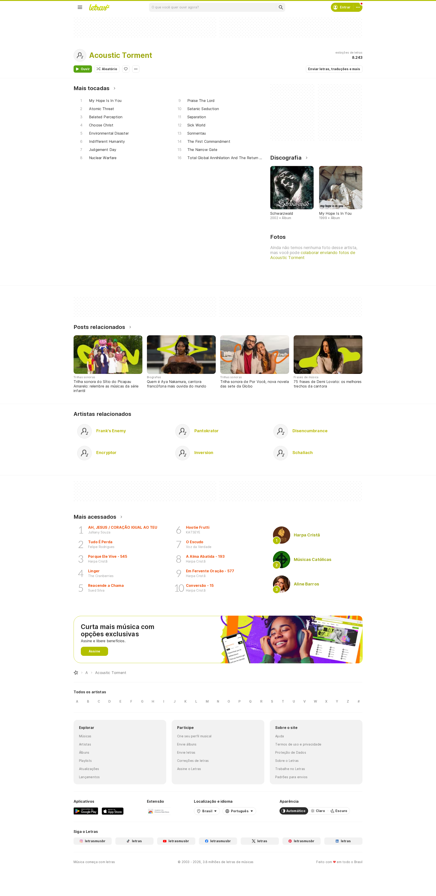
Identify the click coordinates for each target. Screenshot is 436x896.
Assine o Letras (189, 769)
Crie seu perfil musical (194, 736)
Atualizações (89, 769)
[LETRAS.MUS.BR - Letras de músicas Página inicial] (99, 7)
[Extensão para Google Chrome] (159, 811)
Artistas (85, 744)
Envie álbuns (187, 744)
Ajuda (279, 736)
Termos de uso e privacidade (298, 744)
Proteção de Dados (290, 752)
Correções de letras (193, 761)
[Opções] (135, 69)
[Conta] (357, 7)
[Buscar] (280, 7)
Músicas (85, 736)
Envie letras (186, 752)
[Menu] (80, 7)
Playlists (85, 761)
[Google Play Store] (86, 811)
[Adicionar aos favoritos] (125, 69)
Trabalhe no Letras (290, 769)
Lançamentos (89, 777)
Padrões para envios (291, 777)
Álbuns (84, 752)
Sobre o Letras (287, 761)
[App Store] (113, 811)
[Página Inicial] (76, 672)
